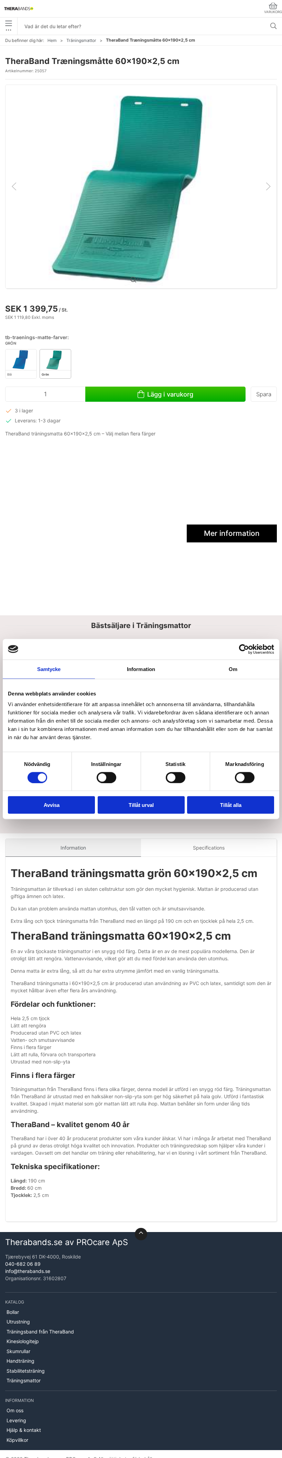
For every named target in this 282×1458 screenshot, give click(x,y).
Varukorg (273, 12)
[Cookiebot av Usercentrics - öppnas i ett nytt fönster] (244, 649)
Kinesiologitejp (23, 1341)
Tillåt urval (141, 805)
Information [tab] (141, 669)
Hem (52, 40)
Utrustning (18, 1322)
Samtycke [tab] (49, 669)
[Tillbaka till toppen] (141, 1234)
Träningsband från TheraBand (40, 1332)
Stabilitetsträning (26, 1371)
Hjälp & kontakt (24, 1430)
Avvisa (51, 805)
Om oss (15, 1410)
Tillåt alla (230, 805)
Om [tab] (233, 669)
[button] (141, 186)
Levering (16, 1420)
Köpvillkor (17, 1440)
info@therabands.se (27, 1271)
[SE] (18, 8)
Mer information (232, 533)
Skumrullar (18, 1351)
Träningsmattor (81, 40)
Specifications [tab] (209, 848)
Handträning (20, 1361)
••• (9, 30)
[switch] (106, 777)
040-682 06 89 (23, 1264)
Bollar (13, 1312)
